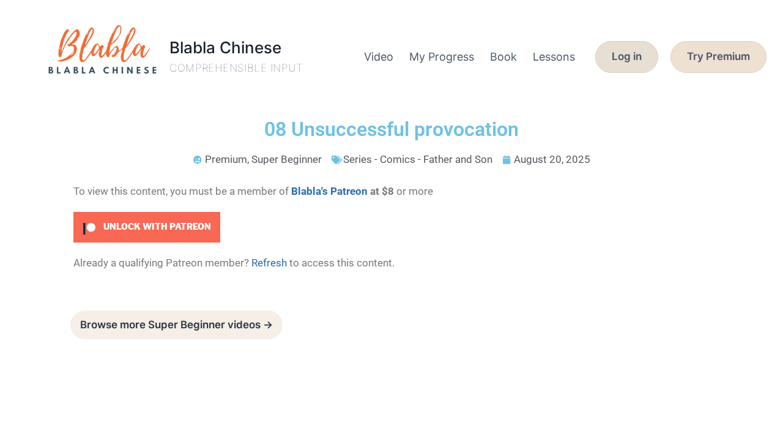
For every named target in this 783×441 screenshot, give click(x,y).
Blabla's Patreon (329, 191)
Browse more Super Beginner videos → (176, 324)
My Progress (441, 56)
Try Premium (718, 56)
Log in (627, 56)
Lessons (554, 56)
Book (503, 56)
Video (378, 56)
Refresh (269, 263)
